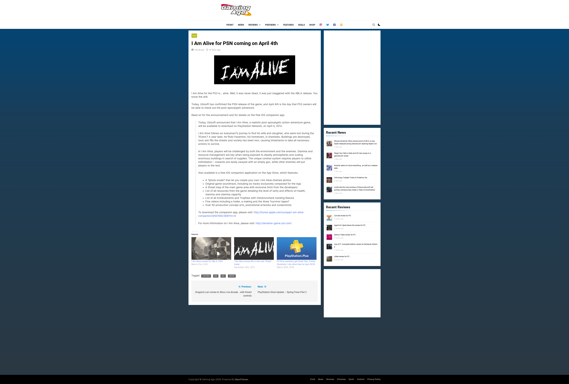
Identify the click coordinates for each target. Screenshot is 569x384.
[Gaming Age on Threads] (320, 25)
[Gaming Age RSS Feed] (341, 25)
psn (223, 276)
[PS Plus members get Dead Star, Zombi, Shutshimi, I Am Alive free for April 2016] (297, 248)
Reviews (253, 25)
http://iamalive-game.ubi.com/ (274, 223)
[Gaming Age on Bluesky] (327, 25)
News (241, 25)
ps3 (215, 276)
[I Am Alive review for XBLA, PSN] (211, 248)
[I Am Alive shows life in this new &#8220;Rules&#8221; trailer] (254, 248)
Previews (270, 25)
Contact (360, 379)
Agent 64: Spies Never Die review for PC (350, 225)
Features (288, 25)
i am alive (206, 276)
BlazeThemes (241, 379)
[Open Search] (374, 25)
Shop (312, 25)
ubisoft (231, 276)
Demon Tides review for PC (345, 235)
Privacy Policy (374, 379)
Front (230, 25)
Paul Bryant (199, 49)
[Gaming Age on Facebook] (334, 25)
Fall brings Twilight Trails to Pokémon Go (350, 178)
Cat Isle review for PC (342, 216)
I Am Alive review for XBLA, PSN (207, 261)
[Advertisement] (327, 9)
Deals (301, 25)
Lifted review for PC (342, 257)
